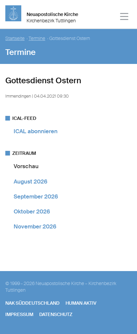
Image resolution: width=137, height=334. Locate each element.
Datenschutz (55, 314)
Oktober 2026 (32, 211)
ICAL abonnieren (36, 131)
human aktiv (81, 303)
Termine (37, 38)
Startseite (15, 38)
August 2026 (30, 181)
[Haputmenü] (124, 17)
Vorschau (26, 166)
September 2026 (36, 196)
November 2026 (35, 226)
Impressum (19, 314)
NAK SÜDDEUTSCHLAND (32, 303)
